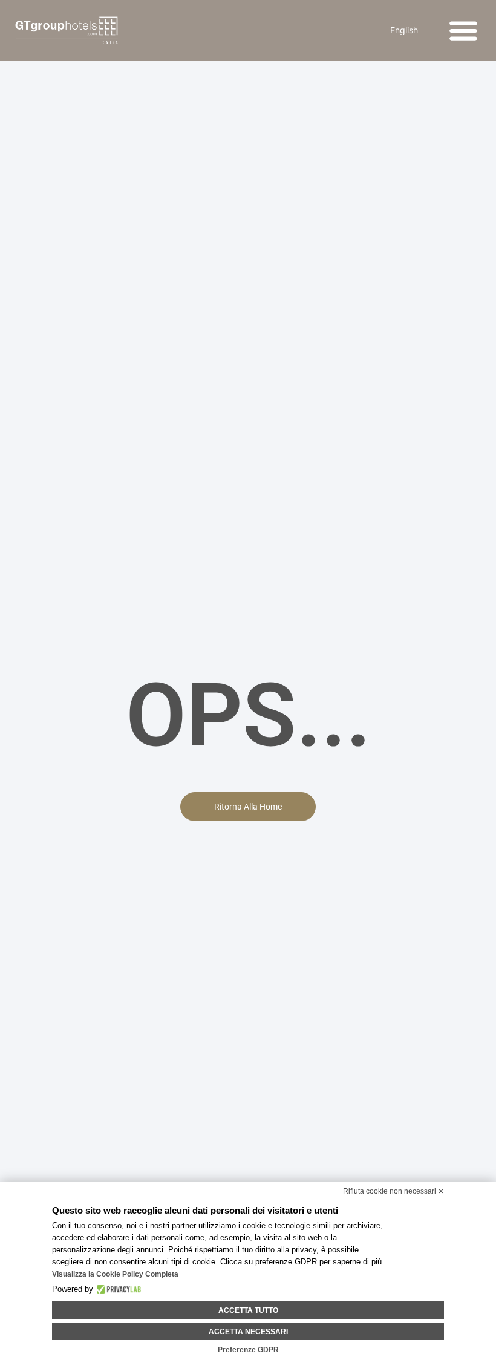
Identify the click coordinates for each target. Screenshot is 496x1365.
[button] (463, 30)
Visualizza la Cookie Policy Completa (115, 1274)
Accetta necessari (248, 1331)
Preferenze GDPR (248, 1350)
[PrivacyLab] (117, 1289)
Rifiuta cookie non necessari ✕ (393, 1191)
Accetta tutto (248, 1310)
